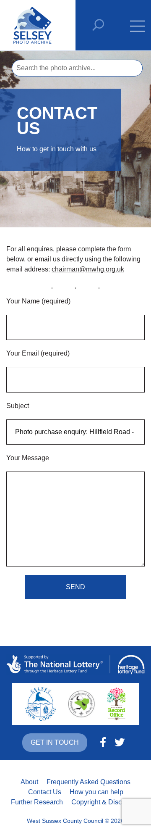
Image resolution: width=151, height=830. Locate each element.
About (29, 781)
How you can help (96, 792)
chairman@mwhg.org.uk (88, 269)
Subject (17, 405)
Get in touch (55, 742)
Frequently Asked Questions (88, 781)
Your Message (27, 457)
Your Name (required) (38, 301)
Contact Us (44, 792)
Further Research (37, 802)
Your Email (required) (38, 353)
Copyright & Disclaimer (105, 802)
